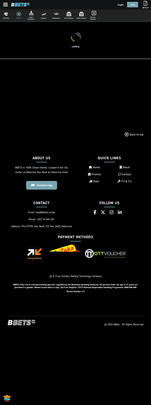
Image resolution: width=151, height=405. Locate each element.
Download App (44, 185)
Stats (95, 181)
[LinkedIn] (120, 212)
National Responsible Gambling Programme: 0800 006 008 (110, 287)
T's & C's (126, 181)
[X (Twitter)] (103, 212)
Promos (96, 174)
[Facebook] (95, 212)
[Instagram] (111, 212)
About (126, 167)
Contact (126, 174)
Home (96, 167)
